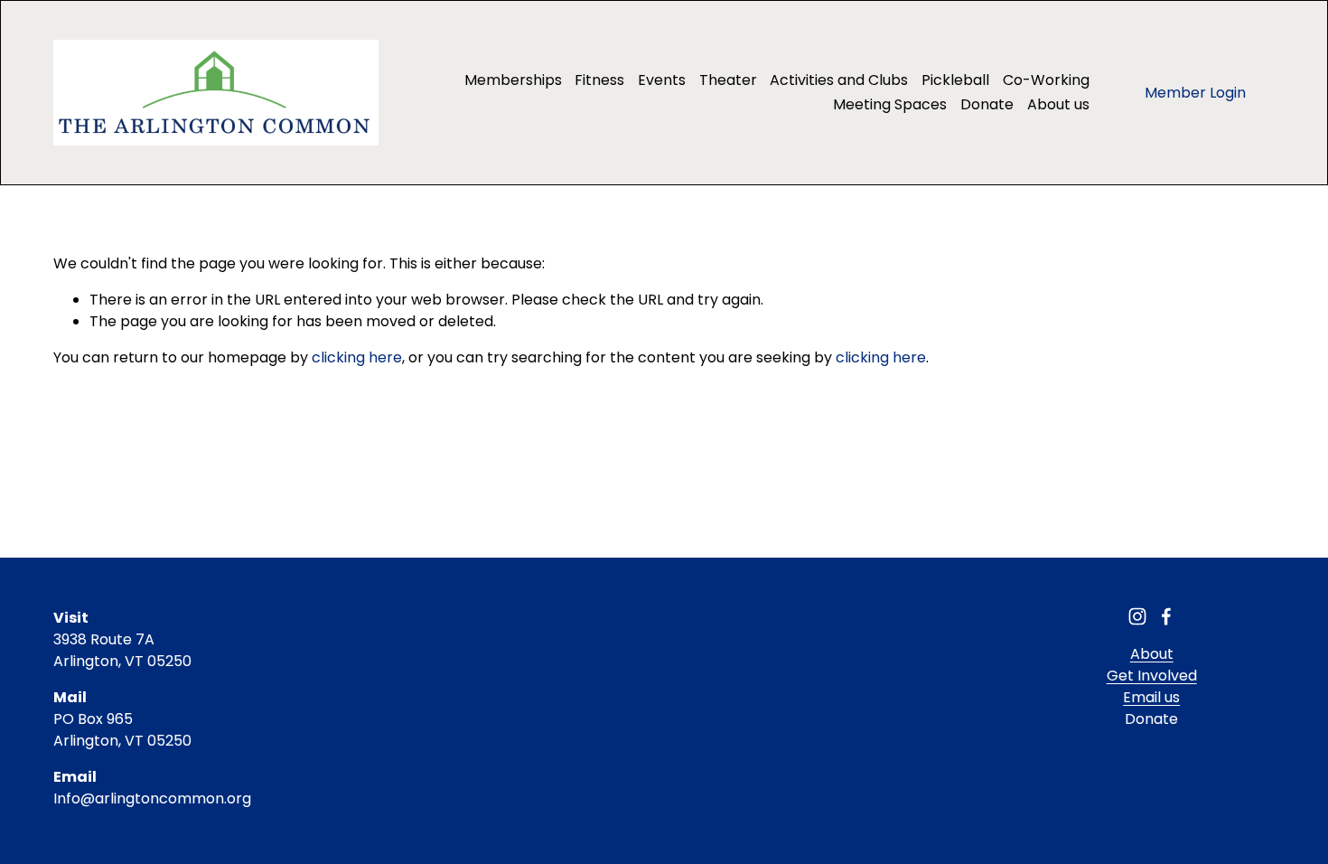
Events (662, 80)
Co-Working (1046, 80)
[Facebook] (1166, 616)
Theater (728, 80)
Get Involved (1152, 675)
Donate (987, 104)
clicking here (357, 357)
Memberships (513, 80)
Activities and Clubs (839, 80)
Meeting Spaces (890, 104)
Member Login (1195, 92)
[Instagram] (1137, 616)
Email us (1151, 697)
